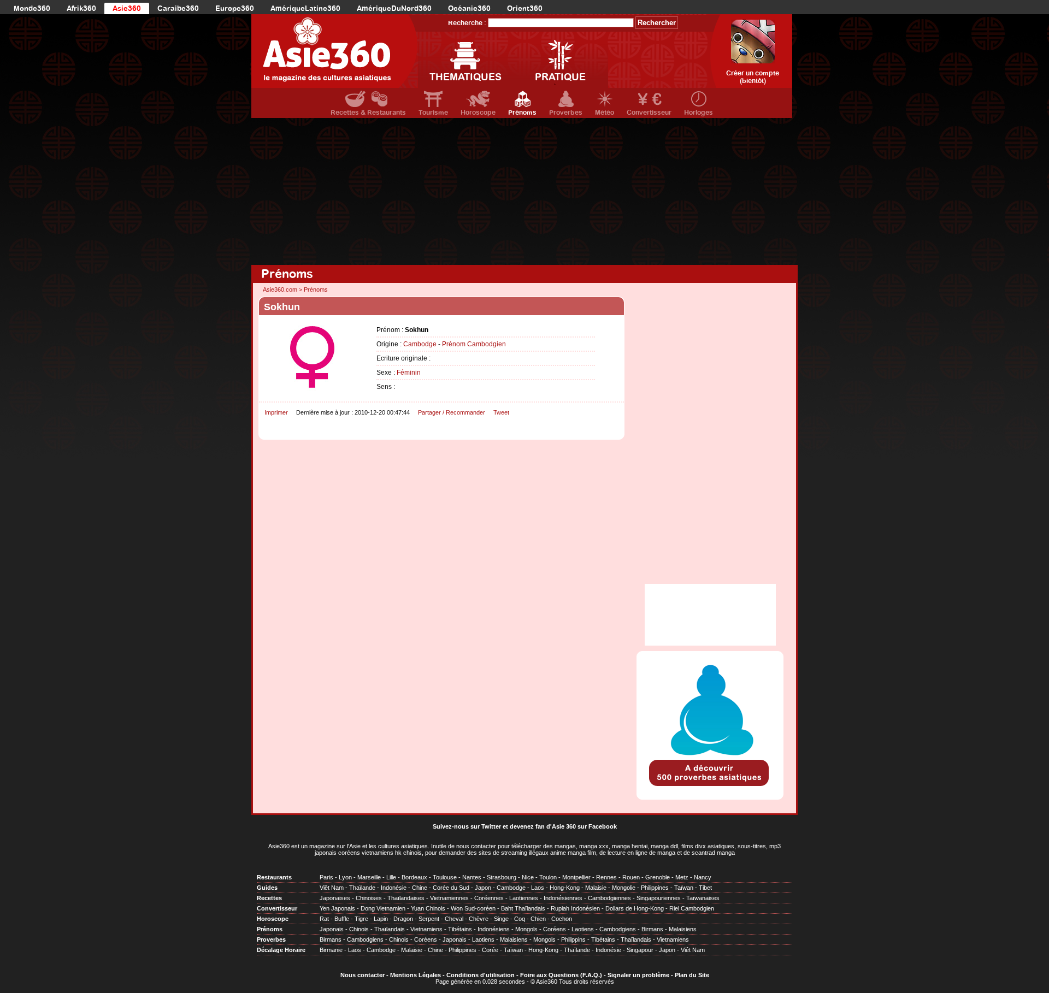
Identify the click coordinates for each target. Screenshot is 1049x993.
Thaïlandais (389, 929)
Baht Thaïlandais (523, 908)
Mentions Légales (415, 975)
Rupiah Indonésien (575, 908)
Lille (391, 877)
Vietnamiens (426, 929)
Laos (537, 887)
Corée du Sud (451, 887)
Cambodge (420, 344)
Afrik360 (81, 8)
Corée (490, 950)
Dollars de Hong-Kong (634, 908)
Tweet (501, 412)
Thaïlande (362, 887)
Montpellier (576, 877)
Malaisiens (683, 929)
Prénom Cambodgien (474, 344)
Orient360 (525, 8)
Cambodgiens (617, 929)
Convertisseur (649, 112)
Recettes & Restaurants (368, 112)
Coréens (554, 929)
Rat (324, 918)
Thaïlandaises (406, 898)
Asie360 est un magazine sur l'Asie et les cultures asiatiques (348, 846)
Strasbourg (501, 877)
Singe (501, 918)
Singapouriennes (659, 898)
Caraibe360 (178, 8)
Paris (326, 877)
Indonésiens (494, 929)
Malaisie (595, 887)
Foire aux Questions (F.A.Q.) (561, 975)
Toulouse (445, 877)
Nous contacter (362, 975)
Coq (519, 918)
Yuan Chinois (428, 908)
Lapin (381, 918)
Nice (528, 877)
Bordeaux (414, 877)
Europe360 (234, 8)
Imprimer (276, 412)
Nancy (702, 877)
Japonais (332, 929)
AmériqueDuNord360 (394, 8)
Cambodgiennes (609, 898)
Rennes (606, 877)
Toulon (548, 877)
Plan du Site (692, 975)
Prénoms (522, 112)
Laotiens (582, 929)
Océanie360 (469, 8)
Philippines (655, 887)
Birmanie (331, 950)
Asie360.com (280, 289)
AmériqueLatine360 (305, 8)
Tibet (705, 887)
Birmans (652, 929)
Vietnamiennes (449, 898)
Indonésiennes (563, 898)
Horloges (698, 112)
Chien (538, 918)
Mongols (526, 929)
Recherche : (467, 23)
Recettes (269, 898)
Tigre (361, 918)
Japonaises (335, 898)
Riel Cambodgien (691, 908)
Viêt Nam (332, 887)
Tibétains (460, 929)
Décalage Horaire (281, 950)
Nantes (471, 877)
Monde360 (32, 8)
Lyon (345, 877)
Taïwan (683, 887)
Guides (267, 887)
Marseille (369, 877)
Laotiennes (523, 898)
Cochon (561, 918)
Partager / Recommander (451, 412)
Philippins (573, 939)
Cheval (454, 918)
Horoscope (478, 112)
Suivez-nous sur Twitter (467, 826)
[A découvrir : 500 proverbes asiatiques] (710, 787)
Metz (681, 877)
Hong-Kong (565, 887)
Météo (604, 112)
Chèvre (478, 918)
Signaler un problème (638, 975)
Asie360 (127, 8)
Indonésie (393, 887)
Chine (419, 887)
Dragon (403, 918)
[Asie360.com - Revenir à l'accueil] (334, 51)
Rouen (631, 877)
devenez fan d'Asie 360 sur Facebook (563, 826)
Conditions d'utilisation (480, 975)
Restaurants (274, 877)
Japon (483, 887)
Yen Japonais (337, 908)
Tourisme (433, 112)
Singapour (640, 950)
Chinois (359, 929)
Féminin (409, 372)
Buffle (341, 918)
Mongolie (623, 887)
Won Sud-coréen (473, 908)
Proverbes (565, 112)
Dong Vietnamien (383, 908)
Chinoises (369, 898)
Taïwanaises (703, 898)
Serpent (429, 918)
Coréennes (489, 898)
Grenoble (657, 877)
